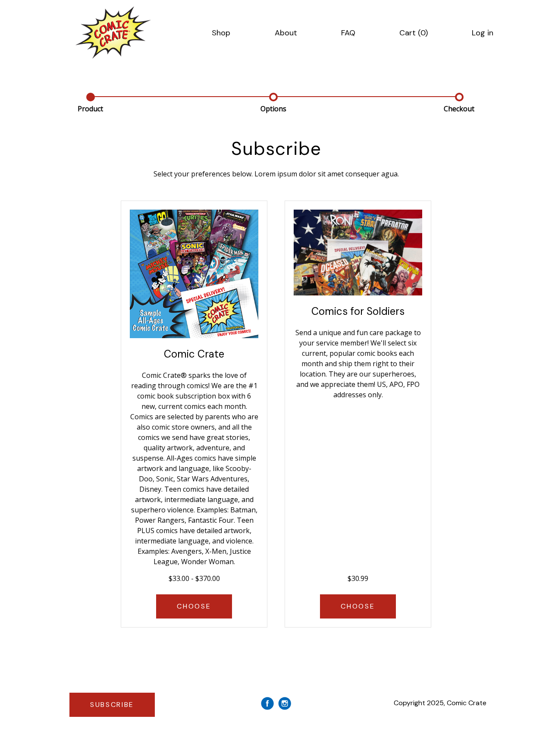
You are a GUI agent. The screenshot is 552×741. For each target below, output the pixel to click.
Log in (482, 33)
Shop (221, 33)
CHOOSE (194, 606)
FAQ (348, 33)
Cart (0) (413, 33)
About (286, 33)
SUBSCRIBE (112, 704)
